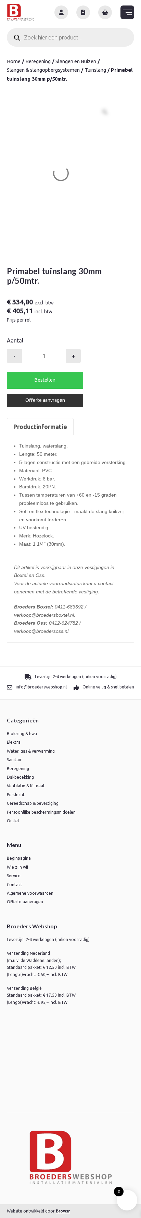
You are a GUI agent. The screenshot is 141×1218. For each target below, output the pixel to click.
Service (14, 875)
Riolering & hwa (22, 733)
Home (14, 61)
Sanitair (14, 759)
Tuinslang (95, 70)
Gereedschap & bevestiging (33, 803)
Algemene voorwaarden (30, 893)
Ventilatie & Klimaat (26, 786)
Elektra (14, 742)
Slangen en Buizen (75, 61)
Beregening (38, 61)
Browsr (63, 1211)
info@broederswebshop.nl (41, 687)
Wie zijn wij (17, 867)
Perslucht (16, 794)
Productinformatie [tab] (40, 426)
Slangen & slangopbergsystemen (43, 70)
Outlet (13, 821)
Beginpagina (19, 858)
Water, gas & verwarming (31, 751)
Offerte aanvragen (45, 400)
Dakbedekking (20, 777)
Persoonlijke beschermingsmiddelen (41, 812)
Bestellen (45, 380)
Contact (14, 884)
